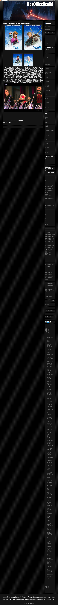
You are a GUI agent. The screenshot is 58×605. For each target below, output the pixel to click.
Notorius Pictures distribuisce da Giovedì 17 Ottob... (49, 443)
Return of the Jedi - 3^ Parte (48, 295)
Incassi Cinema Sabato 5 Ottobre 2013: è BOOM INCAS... (49, 513)
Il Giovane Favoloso (47, 64)
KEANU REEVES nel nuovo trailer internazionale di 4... (49, 347)
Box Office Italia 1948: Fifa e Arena (49, 286)
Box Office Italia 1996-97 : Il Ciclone (49, 205)
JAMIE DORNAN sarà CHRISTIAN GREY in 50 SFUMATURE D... (49, 377)
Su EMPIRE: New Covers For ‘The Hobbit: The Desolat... (50, 349)
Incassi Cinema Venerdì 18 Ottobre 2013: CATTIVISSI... (50, 414)
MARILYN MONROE (47, 43)
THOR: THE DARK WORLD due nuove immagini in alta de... (49, 556)
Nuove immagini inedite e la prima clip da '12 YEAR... (49, 547)
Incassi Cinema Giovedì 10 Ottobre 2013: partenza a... (50, 475)
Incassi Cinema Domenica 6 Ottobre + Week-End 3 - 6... (50, 508)
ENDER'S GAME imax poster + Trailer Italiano (49, 542)
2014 (47, 331)
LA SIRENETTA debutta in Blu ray (49, 159)
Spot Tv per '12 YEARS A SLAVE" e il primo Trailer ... (49, 535)
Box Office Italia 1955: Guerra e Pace (50, 276)
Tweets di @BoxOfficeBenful (48, 26)
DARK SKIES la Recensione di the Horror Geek (49, 352)
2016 (47, 329)
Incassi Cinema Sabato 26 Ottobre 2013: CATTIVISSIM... (49, 357)
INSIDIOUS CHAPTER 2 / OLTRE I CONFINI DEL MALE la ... (50, 473)
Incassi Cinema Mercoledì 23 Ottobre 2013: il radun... (50, 374)
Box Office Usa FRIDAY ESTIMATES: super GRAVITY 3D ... (49, 465)
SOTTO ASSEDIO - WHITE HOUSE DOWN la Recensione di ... (50, 559)
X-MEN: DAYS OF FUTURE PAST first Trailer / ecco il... (49, 342)
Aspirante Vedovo (47, 85)
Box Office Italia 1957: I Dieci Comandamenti (48, 272)
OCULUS (46, 73)
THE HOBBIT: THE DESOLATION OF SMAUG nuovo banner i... (49, 426)
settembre (48, 576)
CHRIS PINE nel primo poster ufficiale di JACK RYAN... (49, 549)
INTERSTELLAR (47, 63)
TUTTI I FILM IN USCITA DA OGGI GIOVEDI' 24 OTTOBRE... (49, 371)
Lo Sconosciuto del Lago (48, 90)
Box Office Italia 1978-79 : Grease (49, 238)
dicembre (48, 333)
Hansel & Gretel (47, 103)
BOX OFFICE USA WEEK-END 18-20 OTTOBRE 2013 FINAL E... (49, 406)
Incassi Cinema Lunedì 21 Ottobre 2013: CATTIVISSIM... (49, 392)
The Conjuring (47, 140)
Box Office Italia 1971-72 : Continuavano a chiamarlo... (48, 249)
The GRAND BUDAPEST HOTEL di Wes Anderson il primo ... (50, 435)
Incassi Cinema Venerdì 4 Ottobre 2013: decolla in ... (50, 524)
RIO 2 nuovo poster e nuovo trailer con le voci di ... (49, 544)
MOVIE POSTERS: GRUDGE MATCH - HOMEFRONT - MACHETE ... (49, 567)
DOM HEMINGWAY (47, 117)
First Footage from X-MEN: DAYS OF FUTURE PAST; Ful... (50, 364)
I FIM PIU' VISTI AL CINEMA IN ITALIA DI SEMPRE (49, 29)
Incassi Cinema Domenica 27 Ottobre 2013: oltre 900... (50, 354)
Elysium (46, 94)
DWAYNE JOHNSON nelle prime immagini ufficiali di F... (49, 366)
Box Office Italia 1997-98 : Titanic (49, 204)
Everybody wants (47, 49)
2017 (47, 328)
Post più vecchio (40, 127)
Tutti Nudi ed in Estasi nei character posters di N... (50, 477)
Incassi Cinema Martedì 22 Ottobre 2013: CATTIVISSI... (50, 382)
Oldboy (46, 127)
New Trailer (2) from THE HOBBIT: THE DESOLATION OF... (49, 564)
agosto (48, 577)
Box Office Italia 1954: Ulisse (48, 277)
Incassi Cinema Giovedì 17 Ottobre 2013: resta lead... (50, 422)
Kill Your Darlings (47, 86)
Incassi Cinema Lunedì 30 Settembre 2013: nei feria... (49, 572)
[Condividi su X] (21, 120)
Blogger (33, 603)
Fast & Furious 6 (47, 148)
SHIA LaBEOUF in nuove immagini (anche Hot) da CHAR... (49, 399)
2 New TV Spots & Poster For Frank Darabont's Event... (49, 570)
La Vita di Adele (47, 81)
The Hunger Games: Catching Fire (49, 130)
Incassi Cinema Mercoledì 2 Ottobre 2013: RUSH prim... (49, 539)
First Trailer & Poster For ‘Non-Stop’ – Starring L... (50, 433)
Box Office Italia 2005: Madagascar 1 (49, 190)
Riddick (46, 93)
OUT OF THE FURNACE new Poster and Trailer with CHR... (49, 521)
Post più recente (5, 127)
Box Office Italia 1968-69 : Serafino (49, 254)
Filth (45, 121)
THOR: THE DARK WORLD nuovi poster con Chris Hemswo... (50, 503)
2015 (47, 330)
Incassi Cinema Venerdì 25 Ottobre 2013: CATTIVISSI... (50, 359)
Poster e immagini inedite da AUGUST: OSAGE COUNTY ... (49, 448)
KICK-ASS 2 (46, 138)
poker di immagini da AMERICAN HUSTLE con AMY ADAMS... (49, 424)
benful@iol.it (8, 597)
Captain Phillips (47, 82)
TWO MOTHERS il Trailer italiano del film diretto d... (50, 490)
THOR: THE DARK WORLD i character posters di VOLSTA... (49, 533)
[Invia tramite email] (19, 120)
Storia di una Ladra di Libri (48, 118)
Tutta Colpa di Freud (47, 76)
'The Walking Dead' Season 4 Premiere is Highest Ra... (50, 450)
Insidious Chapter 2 (47, 134)
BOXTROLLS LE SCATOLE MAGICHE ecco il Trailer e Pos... (50, 379)
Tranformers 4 (47, 68)
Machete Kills (47, 131)
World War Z (46, 144)
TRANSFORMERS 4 (47, 114)
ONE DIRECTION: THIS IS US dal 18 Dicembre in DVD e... (50, 386)
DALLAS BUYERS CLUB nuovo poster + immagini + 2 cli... (50, 470)
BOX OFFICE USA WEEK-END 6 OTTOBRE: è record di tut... (49, 510)
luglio (47, 578)
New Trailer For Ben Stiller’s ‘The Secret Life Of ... (49, 505)
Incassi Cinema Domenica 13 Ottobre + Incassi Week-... (50, 457)
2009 (47, 589)
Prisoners (46, 57)
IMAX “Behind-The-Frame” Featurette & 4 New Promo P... (49, 562)
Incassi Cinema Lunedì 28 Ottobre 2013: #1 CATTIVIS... (49, 345)
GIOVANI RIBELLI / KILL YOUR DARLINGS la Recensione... (50, 412)
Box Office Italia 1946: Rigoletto (49, 289)
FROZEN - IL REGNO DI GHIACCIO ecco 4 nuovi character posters (16, 23)
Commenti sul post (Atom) (24, 129)
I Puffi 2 (46, 139)
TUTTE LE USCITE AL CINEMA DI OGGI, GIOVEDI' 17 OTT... (49, 438)
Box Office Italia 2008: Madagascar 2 (49, 185)
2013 (47, 332)
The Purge (46, 95)
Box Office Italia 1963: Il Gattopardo (49, 263)
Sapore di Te (46, 77)
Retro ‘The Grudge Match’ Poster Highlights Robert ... (49, 417)
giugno (48, 579)
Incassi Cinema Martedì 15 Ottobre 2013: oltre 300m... (50, 445)
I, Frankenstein (47, 50)
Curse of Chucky (47, 135)
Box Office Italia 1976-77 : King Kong (49, 241)
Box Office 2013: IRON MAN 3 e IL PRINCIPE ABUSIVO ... (50, 402)
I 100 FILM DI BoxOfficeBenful (49, 310)
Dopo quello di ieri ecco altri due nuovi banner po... (50, 574)
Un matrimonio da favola (48, 72)
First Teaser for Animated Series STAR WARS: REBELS (49, 498)
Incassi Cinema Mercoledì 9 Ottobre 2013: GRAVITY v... (49, 482)
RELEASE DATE (47, 42)
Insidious (46, 151)
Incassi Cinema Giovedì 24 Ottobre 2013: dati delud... (50, 362)
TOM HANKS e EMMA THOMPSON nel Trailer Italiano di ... (49, 419)
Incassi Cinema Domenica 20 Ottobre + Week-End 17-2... (50, 404)
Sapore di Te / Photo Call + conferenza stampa (48, 37)
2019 (47, 327)
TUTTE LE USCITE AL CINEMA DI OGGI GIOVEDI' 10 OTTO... (50, 480)
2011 (46, 587)
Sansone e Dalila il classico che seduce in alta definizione (49, 161)
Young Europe (47, 107)
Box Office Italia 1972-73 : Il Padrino (49, 247)
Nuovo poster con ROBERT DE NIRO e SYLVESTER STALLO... (49, 430)
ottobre (48, 335)
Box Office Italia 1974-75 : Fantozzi (49, 244)
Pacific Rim (46, 143)
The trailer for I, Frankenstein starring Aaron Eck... (50, 518)
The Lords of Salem (47, 153)
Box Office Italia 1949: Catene (49, 285)
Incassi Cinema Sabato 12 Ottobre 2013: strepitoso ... (49, 463)
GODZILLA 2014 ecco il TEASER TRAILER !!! (50, 525)
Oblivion (46, 106)
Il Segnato (46, 122)
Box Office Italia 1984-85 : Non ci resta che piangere (49, 227)
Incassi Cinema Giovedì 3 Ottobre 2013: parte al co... (50, 528)
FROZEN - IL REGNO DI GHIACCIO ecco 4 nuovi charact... (50, 501)
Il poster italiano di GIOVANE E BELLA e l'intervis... (49, 455)
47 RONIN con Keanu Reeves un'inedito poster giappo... (49, 394)
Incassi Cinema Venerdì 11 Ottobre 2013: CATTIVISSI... (50, 468)
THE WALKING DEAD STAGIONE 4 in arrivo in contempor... (50, 493)
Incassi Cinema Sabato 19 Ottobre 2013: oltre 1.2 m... (50, 410)
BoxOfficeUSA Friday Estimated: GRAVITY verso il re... (49, 516)
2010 (47, 588)
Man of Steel (46, 98)
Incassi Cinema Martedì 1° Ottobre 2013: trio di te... (50, 554)
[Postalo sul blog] (20, 120)
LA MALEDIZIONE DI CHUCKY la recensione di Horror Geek (49, 485)
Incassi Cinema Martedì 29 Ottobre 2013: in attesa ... (50, 340)
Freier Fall (46, 126)
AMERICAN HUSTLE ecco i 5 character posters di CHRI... (49, 530)
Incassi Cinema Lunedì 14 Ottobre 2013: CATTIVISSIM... (49, 453)
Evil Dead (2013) (47, 152)
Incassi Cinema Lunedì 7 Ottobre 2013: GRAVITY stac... (49, 495)
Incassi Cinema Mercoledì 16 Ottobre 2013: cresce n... (50, 441)
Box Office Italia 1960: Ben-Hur (49, 267)
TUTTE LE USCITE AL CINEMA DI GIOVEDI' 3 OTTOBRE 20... (50, 551)
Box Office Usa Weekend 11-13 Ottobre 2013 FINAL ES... (49, 460)
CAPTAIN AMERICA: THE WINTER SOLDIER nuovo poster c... (49, 389)
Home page (23, 127)
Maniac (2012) (47, 147)
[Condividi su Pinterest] (22, 120)
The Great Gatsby (47, 102)
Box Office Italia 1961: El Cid (48, 266)
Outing (46, 108)
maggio (48, 580)
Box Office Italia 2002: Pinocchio (49, 195)
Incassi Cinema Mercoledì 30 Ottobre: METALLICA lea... (50, 337)
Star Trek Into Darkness (48, 99)
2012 (47, 586)
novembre (48, 334)
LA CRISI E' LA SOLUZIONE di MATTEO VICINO (49, 40)
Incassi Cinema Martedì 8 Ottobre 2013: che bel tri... (50, 488)
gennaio (48, 585)
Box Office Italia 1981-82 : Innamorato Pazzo (48, 232)
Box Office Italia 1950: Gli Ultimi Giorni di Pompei (49, 283)
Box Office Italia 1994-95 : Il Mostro (49, 208)
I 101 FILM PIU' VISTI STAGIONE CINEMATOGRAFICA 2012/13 (49, 301)
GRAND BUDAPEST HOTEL (48, 69)
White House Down (47, 89)
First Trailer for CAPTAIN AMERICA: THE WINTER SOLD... (50, 369)
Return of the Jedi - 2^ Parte (48, 296)
